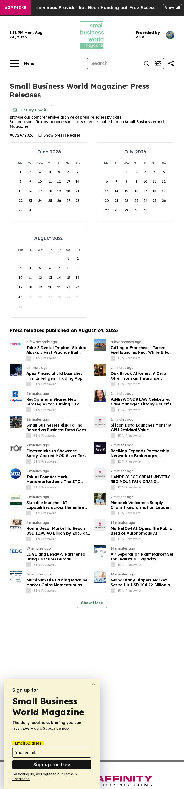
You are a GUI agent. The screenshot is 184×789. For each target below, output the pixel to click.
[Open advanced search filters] (158, 63)
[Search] (146, 63)
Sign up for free (51, 764)
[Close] (93, 685)
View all (172, 7)
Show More (92, 602)
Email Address (28, 743)
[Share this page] (171, 63)
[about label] (28, 358)
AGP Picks (15, 7)
